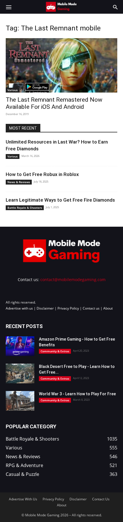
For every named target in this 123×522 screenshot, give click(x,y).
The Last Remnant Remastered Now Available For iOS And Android (54, 103)
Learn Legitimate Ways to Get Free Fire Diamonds (60, 200)
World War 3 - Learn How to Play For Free (77, 394)
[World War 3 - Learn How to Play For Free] (20, 401)
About (108, 308)
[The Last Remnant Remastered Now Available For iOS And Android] (61, 65)
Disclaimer (45, 308)
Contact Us (101, 499)
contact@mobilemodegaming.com (73, 279)
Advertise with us (19, 308)
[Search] (115, 7)
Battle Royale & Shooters (24, 208)
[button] (9, 7)
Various (12, 90)
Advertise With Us (23, 499)
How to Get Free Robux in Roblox (42, 174)
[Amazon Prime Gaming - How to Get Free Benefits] (20, 346)
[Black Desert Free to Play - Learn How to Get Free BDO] (20, 373)
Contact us (91, 308)
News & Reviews (18, 182)
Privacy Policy (68, 308)
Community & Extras (55, 351)
